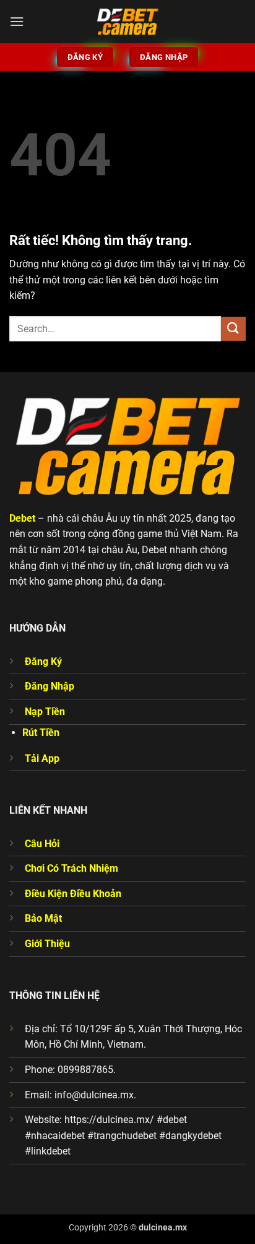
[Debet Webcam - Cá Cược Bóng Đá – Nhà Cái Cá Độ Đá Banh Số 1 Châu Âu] (127, 21)
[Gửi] (233, 329)
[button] (16, 21)
